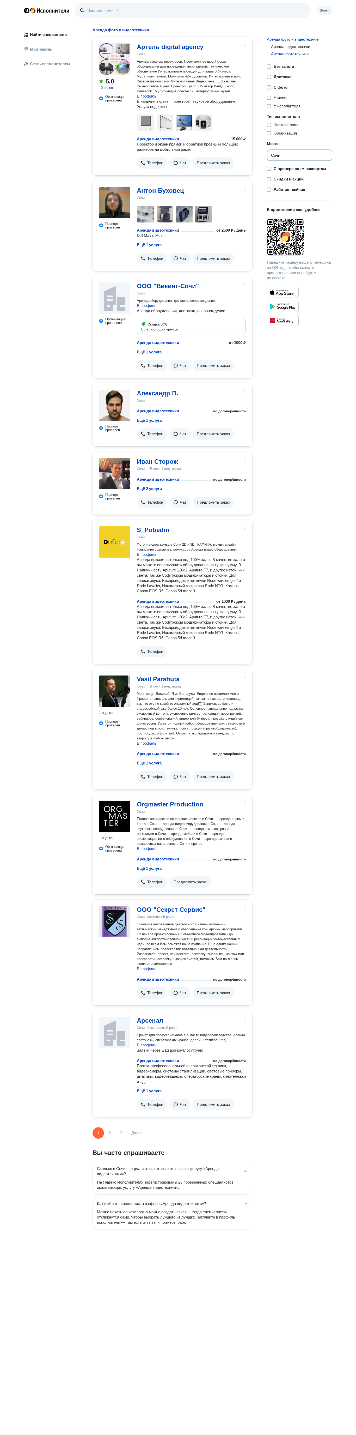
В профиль (146, 96)
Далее (137, 1133)
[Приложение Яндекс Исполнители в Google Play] (283, 306)
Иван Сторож (157, 461)
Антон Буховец (160, 190)
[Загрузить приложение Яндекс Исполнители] (299, 237)
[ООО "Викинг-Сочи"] (114, 298)
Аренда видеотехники (158, 139)
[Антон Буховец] (114, 202)
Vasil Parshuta (158, 679)
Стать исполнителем (50, 64)
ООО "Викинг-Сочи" (168, 286)
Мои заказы (41, 49)
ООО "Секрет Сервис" (171, 909)
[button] (152, 163)
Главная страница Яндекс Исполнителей (47, 10)
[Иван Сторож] (114, 473)
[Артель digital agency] (114, 59)
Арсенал (150, 1020)
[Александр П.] (114, 405)
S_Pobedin (153, 529)
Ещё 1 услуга (149, 245)
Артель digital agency (170, 46)
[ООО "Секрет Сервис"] (114, 921)
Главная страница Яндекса (26, 10)
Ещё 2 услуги (149, 488)
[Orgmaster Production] (114, 816)
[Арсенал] (114, 1032)
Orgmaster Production (170, 804)
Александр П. (157, 393)
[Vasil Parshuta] (114, 691)
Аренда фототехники (290, 54)
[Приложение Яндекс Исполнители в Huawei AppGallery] (283, 320)
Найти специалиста (48, 34)
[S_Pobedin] (114, 542)
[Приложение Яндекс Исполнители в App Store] (283, 292)
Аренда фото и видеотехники (293, 39)
